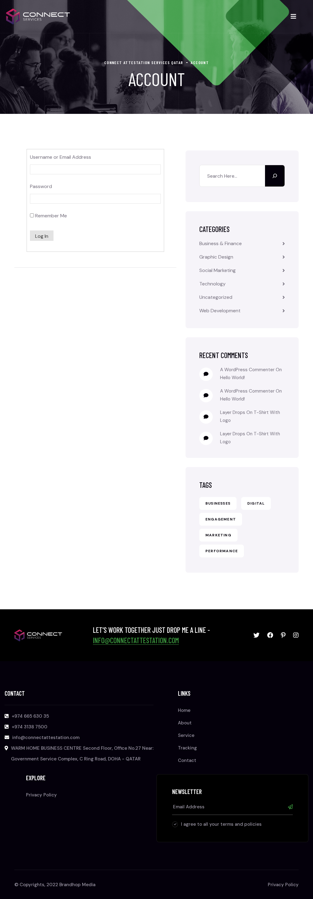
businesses (217, 503)
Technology (212, 284)
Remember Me (50, 215)
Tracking (187, 748)
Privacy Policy (41, 795)
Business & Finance (220, 243)
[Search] (275, 176)
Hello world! (232, 378)
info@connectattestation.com (136, 640)
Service (186, 735)
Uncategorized (215, 297)
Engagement (220, 519)
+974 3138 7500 (29, 727)
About (185, 723)
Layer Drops (232, 412)
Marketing (218, 535)
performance (221, 551)
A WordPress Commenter (247, 391)
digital (256, 503)
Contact (187, 760)
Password (41, 186)
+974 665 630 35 (30, 716)
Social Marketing (217, 270)
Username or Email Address (60, 157)
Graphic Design (216, 257)
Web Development (220, 310)
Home (184, 710)
